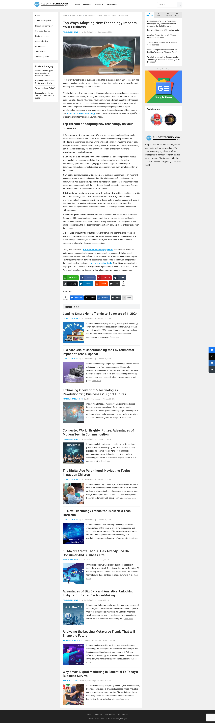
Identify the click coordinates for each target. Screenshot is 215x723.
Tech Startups (40, 51)
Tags (177, 15)
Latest (158, 15)
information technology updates (98, 249)
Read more (114, 337)
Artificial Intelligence (43, 21)
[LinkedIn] (212, 363)
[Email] (212, 369)
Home (37, 16)
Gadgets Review (41, 41)
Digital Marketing (42, 36)
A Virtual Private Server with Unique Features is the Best (161, 36)
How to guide (40, 46)
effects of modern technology (80, 113)
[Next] (175, 119)
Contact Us (110, 714)
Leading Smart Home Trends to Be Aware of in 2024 (44, 95)
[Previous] (152, 119)
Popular (149, 15)
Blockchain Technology (44, 26)
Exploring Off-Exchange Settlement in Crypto (44, 81)
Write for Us (122, 714)
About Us (98, 714)
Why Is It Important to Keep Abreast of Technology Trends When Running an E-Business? (163, 59)
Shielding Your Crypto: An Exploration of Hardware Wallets (44, 73)
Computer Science (42, 31)
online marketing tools (101, 263)
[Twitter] (212, 356)
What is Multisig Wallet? (45, 88)
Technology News (42, 57)
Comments (168, 15)
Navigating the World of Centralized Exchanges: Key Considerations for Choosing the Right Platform (161, 23)
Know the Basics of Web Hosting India (163, 30)
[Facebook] (212, 350)
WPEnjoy (123, 719)
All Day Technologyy (89, 32)
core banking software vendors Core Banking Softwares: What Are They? (162, 51)
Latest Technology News (103, 719)
